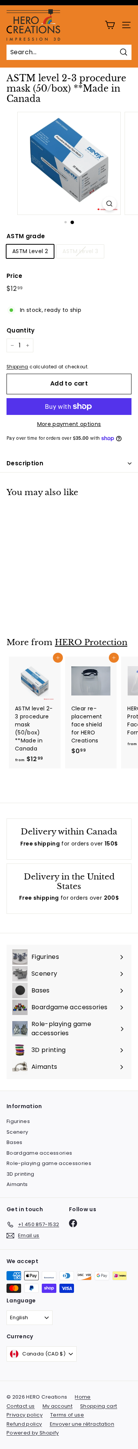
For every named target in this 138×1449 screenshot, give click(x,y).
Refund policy (24, 1424)
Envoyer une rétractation (82, 1424)
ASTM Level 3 (80, 251)
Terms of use (67, 1414)
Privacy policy (25, 1414)
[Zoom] (109, 204)
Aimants (17, 1184)
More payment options (69, 424)
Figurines (18, 1121)
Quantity (21, 330)
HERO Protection (91, 642)
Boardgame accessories (39, 1153)
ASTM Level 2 (30, 251)
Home (82, 1397)
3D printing (20, 1174)
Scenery (17, 1132)
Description (25, 463)
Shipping (17, 367)
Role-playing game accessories (49, 1163)
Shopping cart (98, 1406)
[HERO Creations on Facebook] (73, 1223)
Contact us (21, 1406)
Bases (15, 1142)
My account (58, 1406)
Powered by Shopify (33, 1432)
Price (15, 276)
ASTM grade (26, 236)
